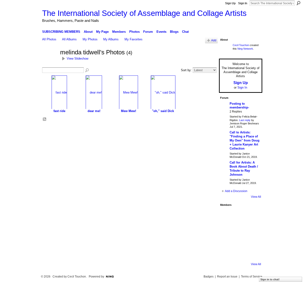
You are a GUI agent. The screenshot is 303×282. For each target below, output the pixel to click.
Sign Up (230, 3)
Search (298, 3)
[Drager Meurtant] (226, 240)
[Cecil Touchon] (252, 253)
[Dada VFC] (239, 240)
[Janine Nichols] (252, 228)
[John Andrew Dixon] (239, 215)
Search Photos (87, 70)
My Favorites (134, 39)
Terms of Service (251, 276)
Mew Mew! (128, 111)
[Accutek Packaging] (252, 240)
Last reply (244, 120)
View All (256, 196)
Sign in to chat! (270, 279)
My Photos (90, 39)
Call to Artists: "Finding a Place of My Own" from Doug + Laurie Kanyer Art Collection (244, 140)
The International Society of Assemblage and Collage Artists (144, 13)
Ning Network (245, 48)
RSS (45, 119)
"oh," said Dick (163, 111)
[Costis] (252, 215)
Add (213, 40)
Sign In (242, 3)
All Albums (69, 39)
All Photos (49, 39)
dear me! (94, 111)
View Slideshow (77, 58)
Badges (209, 276)
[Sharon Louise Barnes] (226, 253)
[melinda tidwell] (49, 61)
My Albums (111, 39)
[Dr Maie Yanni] (239, 228)
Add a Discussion (236, 191)
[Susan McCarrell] (226, 215)
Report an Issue (227, 276)
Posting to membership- (239, 105)
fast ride (59, 111)
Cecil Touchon (241, 45)
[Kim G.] (226, 228)
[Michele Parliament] (239, 253)
